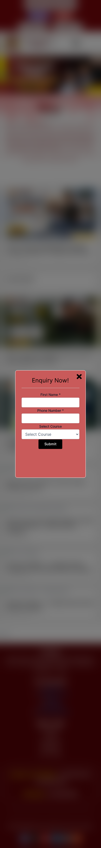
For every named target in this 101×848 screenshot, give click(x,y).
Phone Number (50, 410)
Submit (50, 444)
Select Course (50, 426)
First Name (50, 394)
